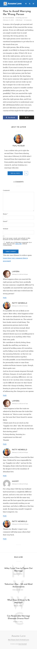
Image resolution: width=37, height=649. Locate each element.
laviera (15, 272)
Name (5, 214)
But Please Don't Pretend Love (18, 639)
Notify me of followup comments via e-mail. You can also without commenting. (17, 244)
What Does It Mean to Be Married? (18, 601)
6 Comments (28, 20)
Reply (5, 297)
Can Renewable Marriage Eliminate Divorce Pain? (18, 617)
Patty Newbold (9, 17)
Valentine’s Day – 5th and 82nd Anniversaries (18, 585)
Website (5, 228)
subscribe (18, 244)
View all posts (15, 173)
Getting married (22, 17)
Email (5, 221)
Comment (6, 190)
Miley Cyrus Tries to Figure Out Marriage (18, 569)
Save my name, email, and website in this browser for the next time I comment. (16, 239)
